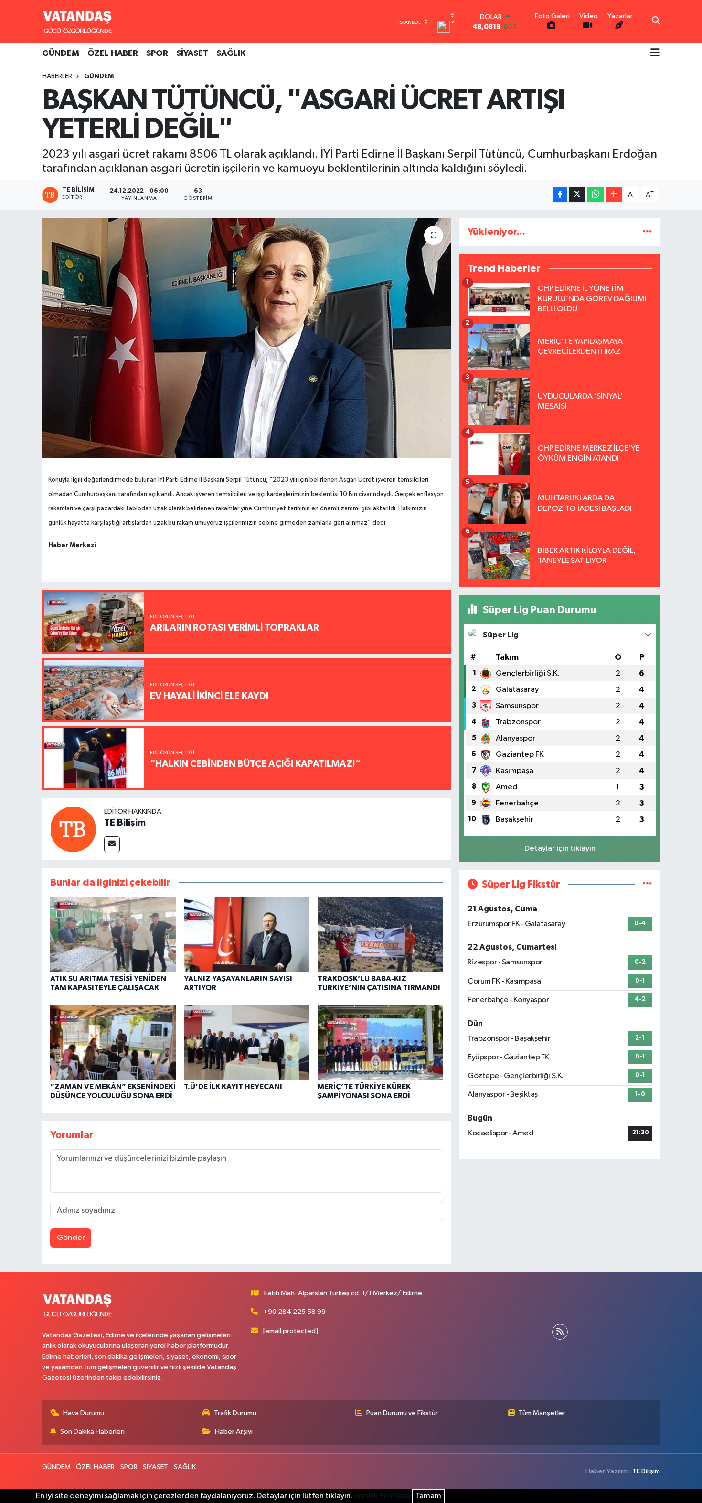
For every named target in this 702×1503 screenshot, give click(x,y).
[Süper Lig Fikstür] (647, 884)
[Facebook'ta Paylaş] (560, 194)
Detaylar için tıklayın (560, 849)
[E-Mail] (112, 844)
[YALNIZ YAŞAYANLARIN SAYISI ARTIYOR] (246, 935)
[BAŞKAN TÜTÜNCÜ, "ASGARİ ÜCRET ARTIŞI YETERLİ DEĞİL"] (246, 337)
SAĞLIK (230, 53)
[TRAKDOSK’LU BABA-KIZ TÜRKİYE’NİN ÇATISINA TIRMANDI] (380, 935)
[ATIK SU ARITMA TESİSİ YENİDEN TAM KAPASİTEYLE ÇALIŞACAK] (113, 935)
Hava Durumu (83, 1413)
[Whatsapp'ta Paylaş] (595, 194)
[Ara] (656, 21)
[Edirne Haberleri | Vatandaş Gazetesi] (78, 21)
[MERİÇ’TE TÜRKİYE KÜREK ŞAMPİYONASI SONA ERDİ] (380, 1042)
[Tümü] (647, 232)
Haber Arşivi (234, 1431)
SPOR (157, 53)
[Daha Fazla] (614, 194)
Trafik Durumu (235, 1413)
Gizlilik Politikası (382, 1496)
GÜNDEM (60, 53)
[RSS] (560, 1332)
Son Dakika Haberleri (92, 1431)
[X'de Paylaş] (577, 194)
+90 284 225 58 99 (294, 1311)
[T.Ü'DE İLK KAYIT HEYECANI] (246, 1042)
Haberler (57, 76)
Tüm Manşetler (542, 1413)
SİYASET (192, 53)
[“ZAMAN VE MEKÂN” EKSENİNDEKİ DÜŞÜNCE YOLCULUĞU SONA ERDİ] (113, 1042)
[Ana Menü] (655, 53)
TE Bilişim (125, 822)
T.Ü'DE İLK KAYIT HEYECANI (233, 1086)
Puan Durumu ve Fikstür (402, 1413)
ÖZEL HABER (112, 53)
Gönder (71, 1238)
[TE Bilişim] (73, 829)
